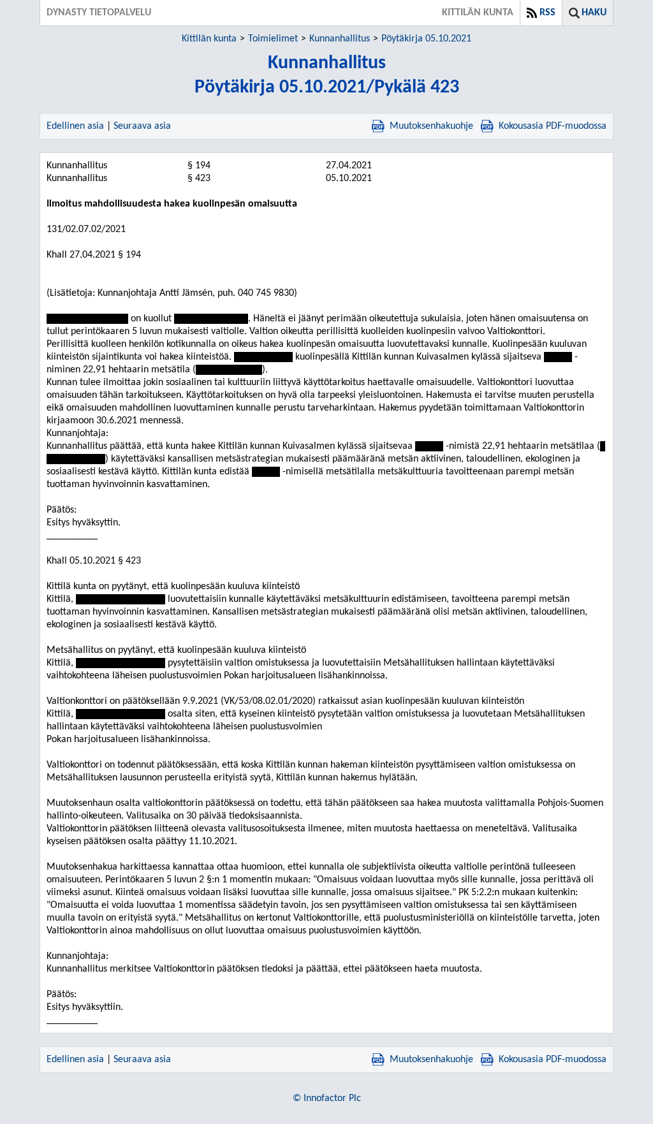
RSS (547, 13)
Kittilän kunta (209, 39)
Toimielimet (273, 39)
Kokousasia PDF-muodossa (552, 126)
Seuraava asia (142, 126)
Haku (594, 13)
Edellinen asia (75, 126)
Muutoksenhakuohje (431, 126)
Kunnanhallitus (339, 39)
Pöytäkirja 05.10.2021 (426, 39)
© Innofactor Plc (327, 1098)
